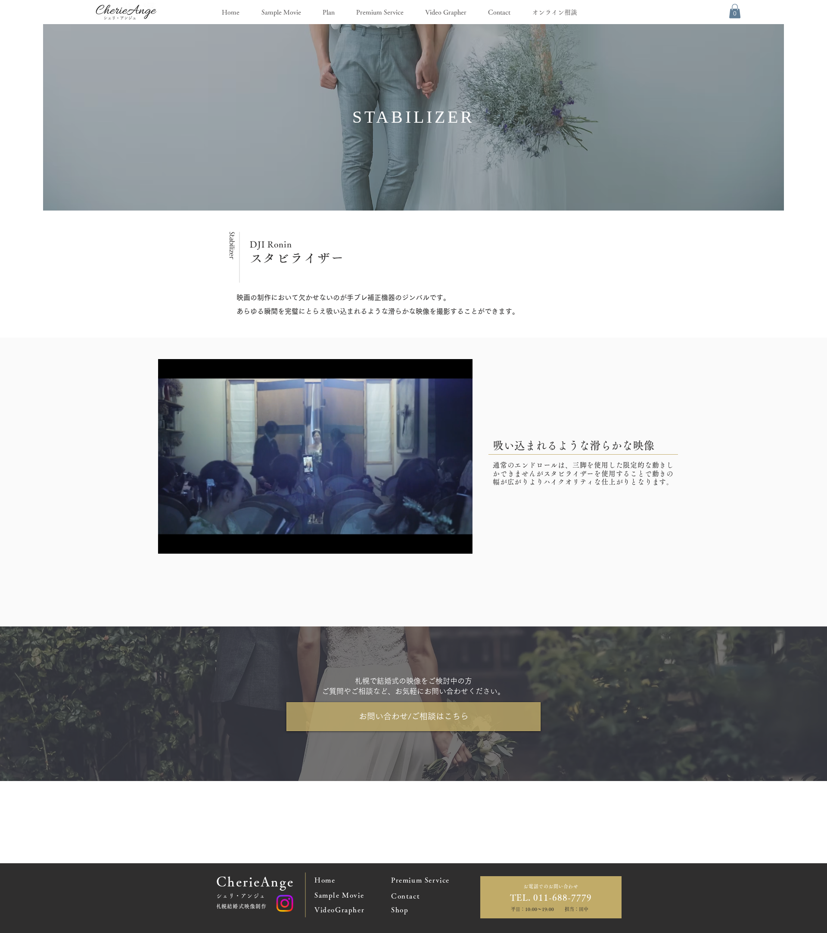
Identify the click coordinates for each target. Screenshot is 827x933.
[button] (735, 11)
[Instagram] (285, 903)
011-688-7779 (561, 897)
